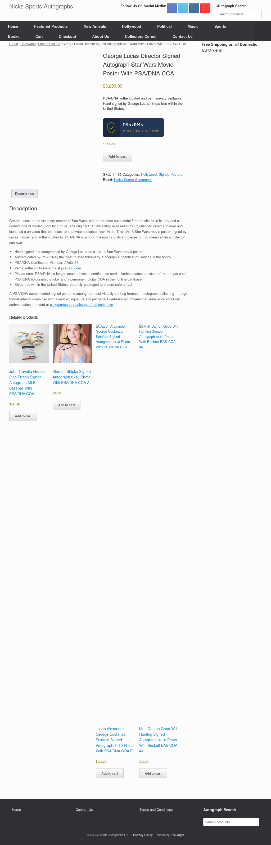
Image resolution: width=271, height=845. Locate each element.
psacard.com (71, 267)
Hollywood (131, 26)
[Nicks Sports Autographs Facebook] (172, 8)
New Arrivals (95, 26)
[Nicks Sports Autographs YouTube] (205, 8)
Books (14, 36)
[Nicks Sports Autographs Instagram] (194, 8)
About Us (100, 36)
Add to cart (118, 156)
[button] (263, 31)
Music (193, 26)
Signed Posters (49, 43)
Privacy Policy (143, 835)
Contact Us (183, 36)
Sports (220, 26)
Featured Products (51, 26)
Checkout (67, 36)
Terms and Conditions (156, 809)
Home (13, 26)
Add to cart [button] (23, 416)
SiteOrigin (177, 835)
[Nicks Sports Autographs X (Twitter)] (183, 8)
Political (164, 26)
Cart (39, 36)
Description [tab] (24, 193)
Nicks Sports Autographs (133, 179)
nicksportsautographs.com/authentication (81, 304)
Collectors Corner (141, 36)
